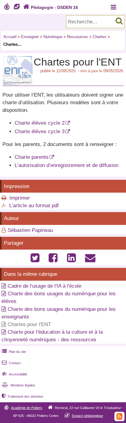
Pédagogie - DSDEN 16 (50, 7)
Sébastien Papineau (30, 230)
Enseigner (30, 36)
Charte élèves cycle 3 (40, 131)
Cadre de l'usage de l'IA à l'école (44, 286)
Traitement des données (22, 396)
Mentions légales (18, 385)
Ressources (77, 36)
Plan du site (14, 352)
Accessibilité (14, 374)
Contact (11, 363)
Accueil (10, 36)
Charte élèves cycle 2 (40, 123)
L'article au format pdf (34, 205)
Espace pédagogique (87, 416)
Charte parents (32, 157)
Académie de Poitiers (26, 408)
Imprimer (19, 198)
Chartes (99, 36)
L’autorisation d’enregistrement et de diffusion (66, 165)
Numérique (52, 36)
